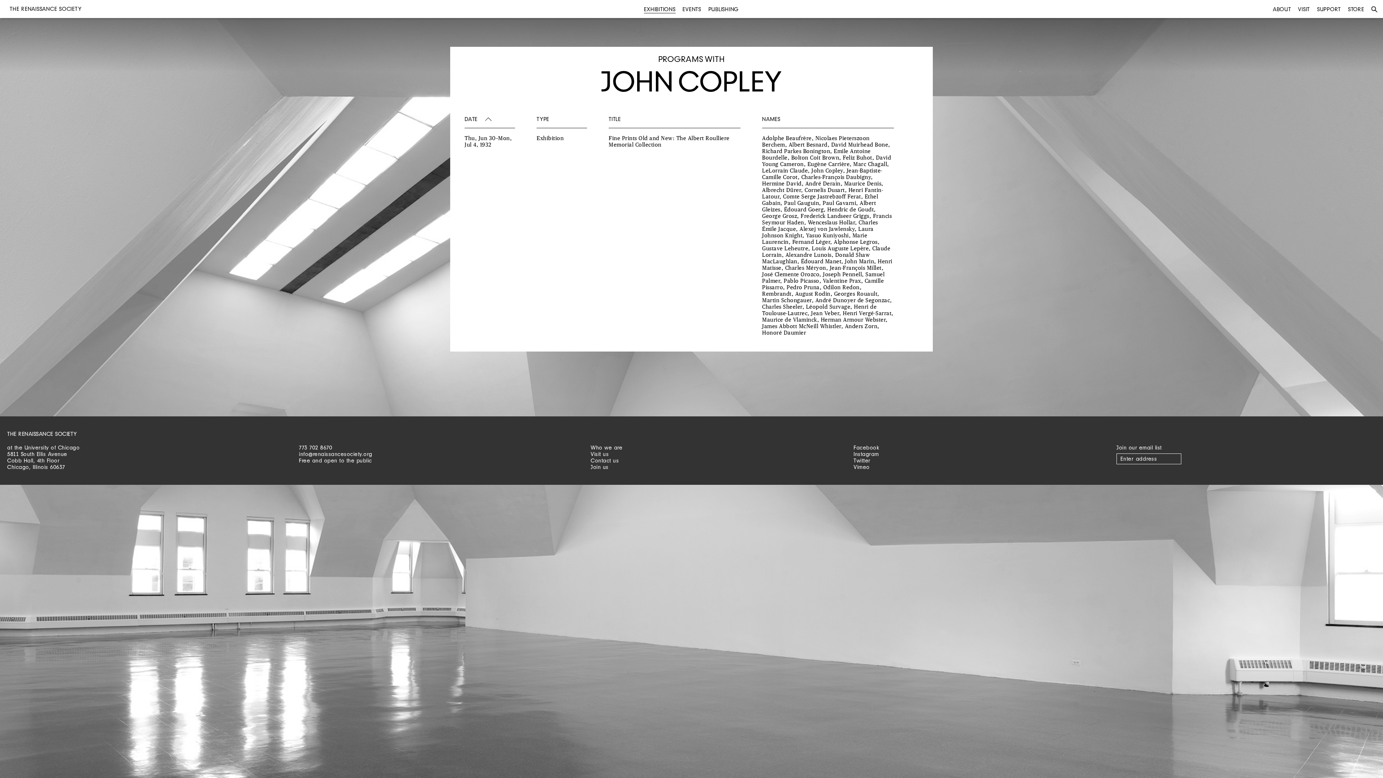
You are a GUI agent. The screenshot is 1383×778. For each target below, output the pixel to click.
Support (1329, 9)
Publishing (723, 9)
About (1282, 9)
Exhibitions (659, 9)
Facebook (866, 447)
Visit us (600, 454)
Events (691, 9)
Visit (1304, 9)
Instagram (866, 454)
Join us (600, 467)
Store (1356, 9)
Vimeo (862, 467)
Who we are (606, 447)
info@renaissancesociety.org (335, 454)
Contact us (605, 460)
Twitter (862, 460)
